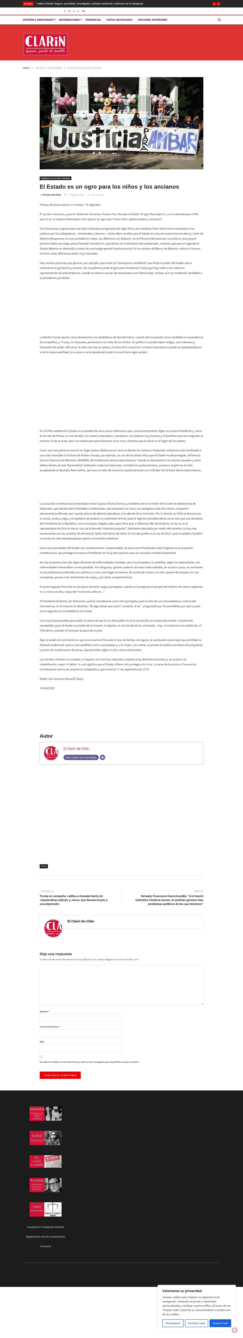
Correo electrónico (50, 1026)
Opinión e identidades (38, 19)
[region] (197, 1308)
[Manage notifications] (234, 1330)
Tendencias (93, 19)
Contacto (45, 1246)
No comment (97, 194)
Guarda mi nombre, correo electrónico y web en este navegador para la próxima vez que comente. (89, 1061)
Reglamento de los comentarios (45, 1236)
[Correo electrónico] (102, 757)
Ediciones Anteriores (152, 19)
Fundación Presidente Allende (45, 1227)
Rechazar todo (196, 1323)
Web (42, 1041)
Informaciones (69, 19)
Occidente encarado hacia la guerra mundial (66, 3)
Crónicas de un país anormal (84, 67)
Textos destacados (119, 19)
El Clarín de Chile (52, 194)
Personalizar (172, 1323)
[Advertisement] (121, 310)
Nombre (45, 1011)
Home (26, 67)
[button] (214, 4)
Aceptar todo (220, 1323)
